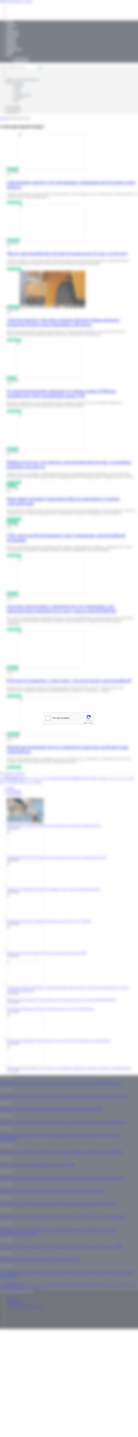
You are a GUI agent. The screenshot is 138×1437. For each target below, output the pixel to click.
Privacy (85, 723)
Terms (90, 723)
